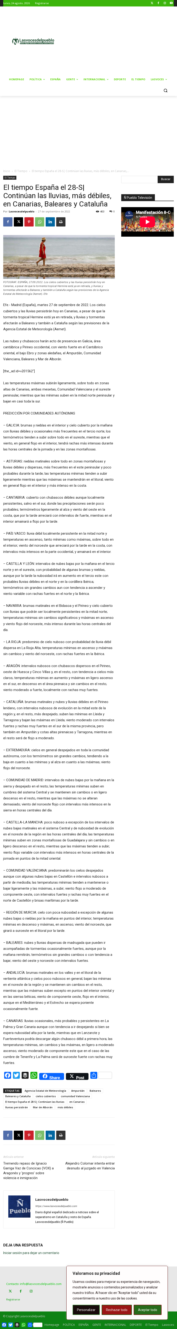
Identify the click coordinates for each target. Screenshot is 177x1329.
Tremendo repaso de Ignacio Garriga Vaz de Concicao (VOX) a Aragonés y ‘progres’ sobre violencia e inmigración (28, 1170)
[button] (165, 90)
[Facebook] (158, 3)
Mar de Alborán (43, 1107)
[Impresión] (60, 221)
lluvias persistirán (16, 1107)
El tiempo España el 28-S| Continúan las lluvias (34, 1101)
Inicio (6, 171)
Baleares (95, 1090)
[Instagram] (164, 3)
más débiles (65, 1107)
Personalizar (86, 1310)
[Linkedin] (50, 221)
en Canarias (77, 1101)
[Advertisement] (123, 41)
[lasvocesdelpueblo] (34, 41)
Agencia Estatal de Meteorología (45, 1090)
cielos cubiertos (46, 1096)
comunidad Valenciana (75, 1096)
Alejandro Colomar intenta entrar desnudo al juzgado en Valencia (90, 1165)
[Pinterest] (29, 221)
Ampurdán (78, 1090)
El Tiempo (21, 171)
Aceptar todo (147, 1310)
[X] (18, 221)
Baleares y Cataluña (18, 1096)
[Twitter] (152, 3)
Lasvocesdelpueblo (21, 211)
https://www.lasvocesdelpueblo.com (56, 1206)
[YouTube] (171, 3)
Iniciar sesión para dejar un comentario (31, 1253)
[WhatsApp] (39, 221)
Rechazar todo (116, 1310)
